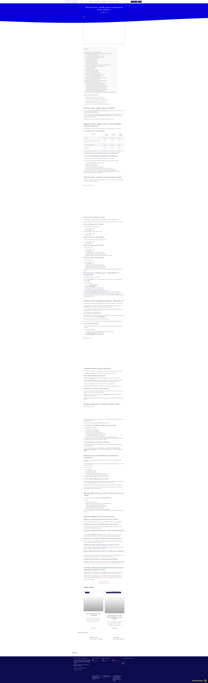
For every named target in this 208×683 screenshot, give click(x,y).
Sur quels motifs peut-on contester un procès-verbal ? (94, 74)
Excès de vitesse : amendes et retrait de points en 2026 (94, 57)
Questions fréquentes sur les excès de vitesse (92, 81)
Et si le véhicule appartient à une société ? (93, 79)
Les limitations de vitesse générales (92, 54)
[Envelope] (123, 660)
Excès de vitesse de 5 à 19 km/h (92, 59)
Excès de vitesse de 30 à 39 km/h (92, 62)
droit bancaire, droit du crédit (106, 575)
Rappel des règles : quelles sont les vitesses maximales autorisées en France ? (98, 53)
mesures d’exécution (117, 575)
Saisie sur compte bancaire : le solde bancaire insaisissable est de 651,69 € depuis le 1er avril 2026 (96, 677)
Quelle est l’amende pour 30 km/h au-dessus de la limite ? (96, 84)
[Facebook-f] (125, 660)
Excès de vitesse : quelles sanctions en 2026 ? (93, 52)
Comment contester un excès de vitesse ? (92, 70)
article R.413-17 (87, 160)
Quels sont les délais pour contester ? (92, 71)
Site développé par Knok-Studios (78, 669)
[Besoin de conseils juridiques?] (205, 680)
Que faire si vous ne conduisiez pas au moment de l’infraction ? (96, 77)
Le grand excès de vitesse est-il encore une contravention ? (96, 90)
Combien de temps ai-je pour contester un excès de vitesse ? (96, 88)
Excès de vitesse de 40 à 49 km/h (92, 63)
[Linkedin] (127, 660)
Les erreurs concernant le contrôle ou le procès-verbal (95, 75)
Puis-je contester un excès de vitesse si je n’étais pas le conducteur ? (97, 89)
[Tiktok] (129, 660)
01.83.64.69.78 (105, 581)
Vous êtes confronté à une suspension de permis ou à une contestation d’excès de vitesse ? (101, 92)
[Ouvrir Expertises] (99, 1)
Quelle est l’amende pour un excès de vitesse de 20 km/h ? (96, 83)
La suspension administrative (91, 67)
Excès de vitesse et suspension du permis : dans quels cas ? (95, 66)
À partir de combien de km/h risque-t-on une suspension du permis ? (97, 85)
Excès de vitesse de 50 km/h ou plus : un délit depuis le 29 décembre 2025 (98, 64)
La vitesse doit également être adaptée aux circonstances (95, 56)
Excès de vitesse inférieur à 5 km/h (92, 58)
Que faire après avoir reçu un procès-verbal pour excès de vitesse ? (96, 80)
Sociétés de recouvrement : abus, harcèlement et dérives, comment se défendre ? (114, 617)
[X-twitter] (130, 660)
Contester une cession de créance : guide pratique (93, 614)
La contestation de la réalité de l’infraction (93, 76)
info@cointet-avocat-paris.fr (105, 582)
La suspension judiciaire (90, 68)
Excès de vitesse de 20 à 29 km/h (92, 61)
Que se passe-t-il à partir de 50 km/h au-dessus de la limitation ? (97, 86)
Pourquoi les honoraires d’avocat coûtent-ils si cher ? (106, 676)
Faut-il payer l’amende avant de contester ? (93, 72)
